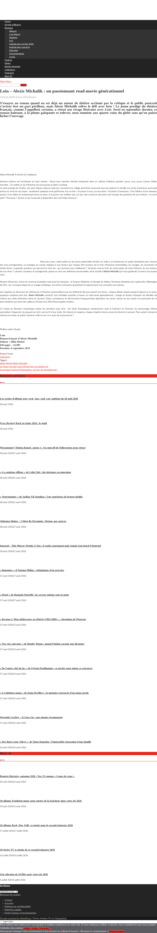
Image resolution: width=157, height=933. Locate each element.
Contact (8, 900)
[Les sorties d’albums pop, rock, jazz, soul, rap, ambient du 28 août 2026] (7, 393)
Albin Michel (6, 363)
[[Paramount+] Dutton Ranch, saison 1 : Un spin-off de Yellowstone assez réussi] (7, 442)
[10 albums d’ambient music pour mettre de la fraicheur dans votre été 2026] (7, 795)
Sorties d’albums (13, 24)
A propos (9, 903)
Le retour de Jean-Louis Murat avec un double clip (24, 367)
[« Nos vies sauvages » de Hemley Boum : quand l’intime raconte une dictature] (7, 638)
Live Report (14, 34)
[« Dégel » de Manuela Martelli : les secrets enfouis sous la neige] (7, 589)
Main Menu (5, 82)
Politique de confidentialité (18, 907)
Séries (8, 63)
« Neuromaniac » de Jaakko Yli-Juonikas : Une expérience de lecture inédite (41, 496)
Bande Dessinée (12, 66)
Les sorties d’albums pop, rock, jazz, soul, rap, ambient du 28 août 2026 (39, 398)
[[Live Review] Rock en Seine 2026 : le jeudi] (7, 417)
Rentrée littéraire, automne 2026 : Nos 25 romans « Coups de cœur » (37, 776)
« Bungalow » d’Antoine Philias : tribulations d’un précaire (32, 570)
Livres (12, 57)
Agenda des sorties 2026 (21, 44)
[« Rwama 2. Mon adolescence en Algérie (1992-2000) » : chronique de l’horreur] (7, 613)
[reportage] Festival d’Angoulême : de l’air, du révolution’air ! (29, 370)
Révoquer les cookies (10, 895)
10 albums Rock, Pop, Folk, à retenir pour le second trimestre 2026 (36, 825)
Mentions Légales (13, 910)
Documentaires (16, 53)
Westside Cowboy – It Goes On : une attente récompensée (31, 717)
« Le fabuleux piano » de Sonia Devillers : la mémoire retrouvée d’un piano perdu (44, 692)
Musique (9, 28)
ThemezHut (61, 918)
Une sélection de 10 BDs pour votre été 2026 (24, 874)
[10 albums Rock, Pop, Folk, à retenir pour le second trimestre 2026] (7, 819)
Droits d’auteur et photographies (20, 913)
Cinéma (8, 60)
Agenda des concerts (19, 47)
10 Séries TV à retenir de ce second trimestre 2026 (27, 849)
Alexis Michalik (20, 363)
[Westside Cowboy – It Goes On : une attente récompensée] (7, 711)
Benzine (32, 97)
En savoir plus (44, 928)
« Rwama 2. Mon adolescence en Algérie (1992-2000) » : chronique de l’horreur (43, 619)
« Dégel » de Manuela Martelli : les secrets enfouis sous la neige (34, 594)
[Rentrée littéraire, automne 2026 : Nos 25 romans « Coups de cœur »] (7, 770)
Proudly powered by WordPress (15, 918)
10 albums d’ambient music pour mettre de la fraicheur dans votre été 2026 (41, 800)
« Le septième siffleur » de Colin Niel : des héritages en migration (35, 472)
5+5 (11, 41)
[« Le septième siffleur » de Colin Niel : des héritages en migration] (7, 466)
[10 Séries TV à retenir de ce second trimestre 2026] (7, 844)
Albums (13, 31)
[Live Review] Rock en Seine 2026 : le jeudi (23, 423)
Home (8, 21)
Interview (13, 50)
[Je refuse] (50, 928)
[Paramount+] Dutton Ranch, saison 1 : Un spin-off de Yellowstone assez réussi (42, 447)
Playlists (13, 37)
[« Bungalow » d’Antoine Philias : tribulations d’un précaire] (7, 564)
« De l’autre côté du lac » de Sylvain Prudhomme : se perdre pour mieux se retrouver (46, 668)
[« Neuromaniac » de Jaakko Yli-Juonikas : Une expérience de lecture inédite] (7, 491)
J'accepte (27, 928)
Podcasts (9, 73)
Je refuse (35, 928)
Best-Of (8, 76)
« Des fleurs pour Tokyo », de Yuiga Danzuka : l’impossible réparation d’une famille (45, 741)
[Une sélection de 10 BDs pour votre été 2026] (7, 868)
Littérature (10, 69)
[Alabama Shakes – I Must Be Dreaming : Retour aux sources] (7, 515)
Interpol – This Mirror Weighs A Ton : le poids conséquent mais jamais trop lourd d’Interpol (50, 545)
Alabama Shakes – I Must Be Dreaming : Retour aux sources (33, 521)
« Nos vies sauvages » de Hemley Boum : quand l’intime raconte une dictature (42, 643)
